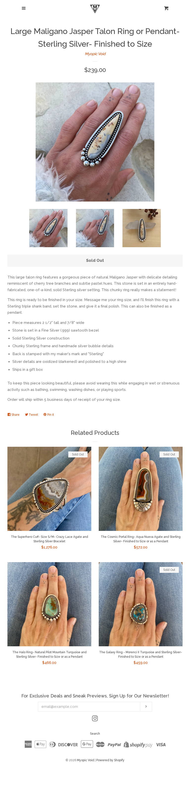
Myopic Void (95, 54)
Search (95, 733)
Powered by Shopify (110, 760)
